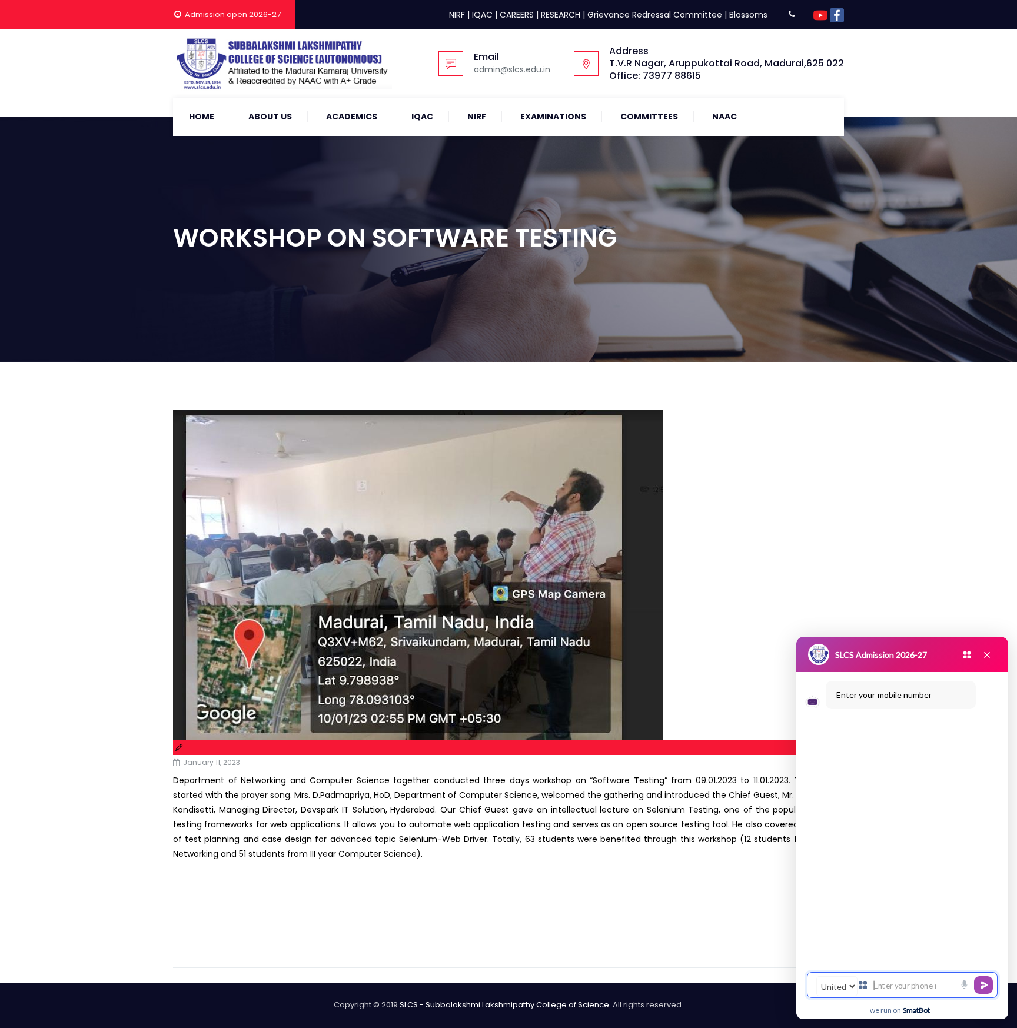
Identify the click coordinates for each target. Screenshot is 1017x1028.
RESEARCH (560, 15)
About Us (270, 116)
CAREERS (517, 15)
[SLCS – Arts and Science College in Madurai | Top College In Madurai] (282, 63)
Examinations (553, 116)
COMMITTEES (649, 116)
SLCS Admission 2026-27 (881, 655)
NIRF (457, 15)
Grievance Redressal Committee (654, 15)
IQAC (482, 15)
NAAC (724, 116)
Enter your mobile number (884, 695)
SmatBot (916, 1010)
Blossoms (748, 15)
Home (201, 116)
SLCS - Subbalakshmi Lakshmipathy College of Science (504, 1004)
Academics (351, 116)
